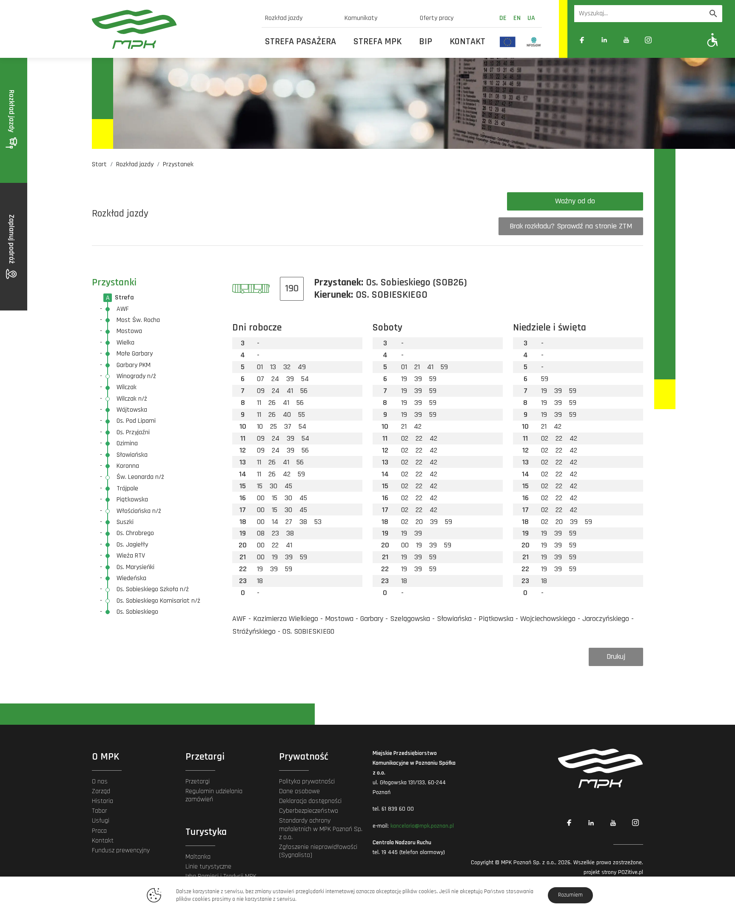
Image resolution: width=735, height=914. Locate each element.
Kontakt (467, 42)
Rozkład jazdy (283, 18)
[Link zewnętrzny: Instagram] (648, 40)
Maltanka (198, 856)
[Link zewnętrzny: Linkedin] (604, 40)
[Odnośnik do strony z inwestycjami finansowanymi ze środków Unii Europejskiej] (508, 42)
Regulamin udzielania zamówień (213, 795)
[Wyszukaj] (713, 13)
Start (99, 164)
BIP (425, 42)
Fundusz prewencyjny (121, 850)
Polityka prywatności (307, 781)
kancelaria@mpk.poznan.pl (422, 826)
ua (531, 18)
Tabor (99, 810)
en (517, 18)
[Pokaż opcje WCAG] (712, 39)
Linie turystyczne (208, 866)
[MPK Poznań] (171, 29)
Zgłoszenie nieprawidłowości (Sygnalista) (318, 851)
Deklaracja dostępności (310, 801)
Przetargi (197, 781)
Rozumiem (570, 894)
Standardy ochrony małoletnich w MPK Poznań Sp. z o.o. (320, 828)
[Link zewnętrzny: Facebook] (582, 40)
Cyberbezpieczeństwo (308, 810)
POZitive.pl (630, 872)
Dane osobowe (299, 791)
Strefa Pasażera (300, 42)
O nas (100, 781)
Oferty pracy (436, 18)
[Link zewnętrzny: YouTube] (626, 40)
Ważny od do (575, 201)
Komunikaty (361, 18)
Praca (99, 830)
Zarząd (101, 791)
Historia (102, 801)
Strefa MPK (377, 42)
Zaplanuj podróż (12, 239)
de (503, 18)
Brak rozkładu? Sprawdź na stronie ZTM (571, 226)
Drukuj (616, 656)
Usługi (100, 820)
